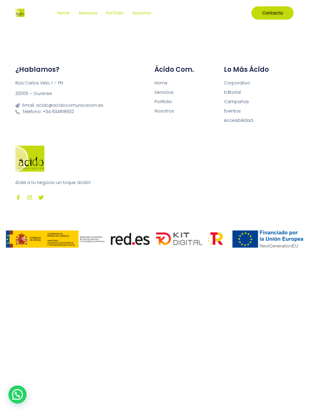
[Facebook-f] (18, 197)
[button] (17, 394)
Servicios (88, 13)
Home (63, 13)
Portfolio (115, 13)
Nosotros (142, 13)
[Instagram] (29, 197)
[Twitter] (41, 197)
